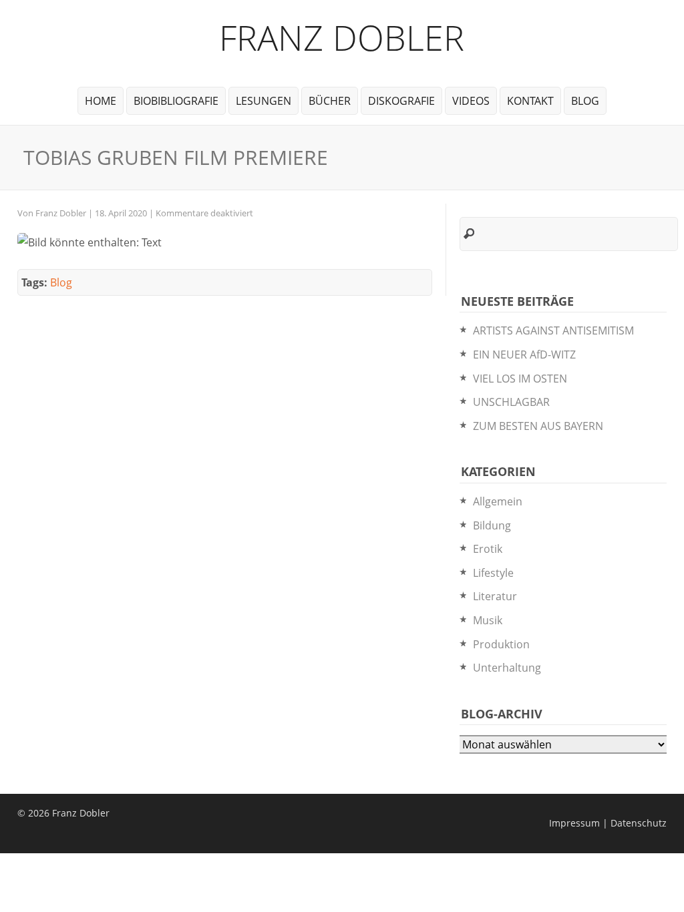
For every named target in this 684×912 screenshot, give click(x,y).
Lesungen (263, 100)
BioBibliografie (176, 100)
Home (100, 100)
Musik (487, 620)
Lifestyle (493, 572)
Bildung (492, 525)
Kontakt (530, 100)
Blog (585, 100)
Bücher (330, 100)
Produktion (501, 644)
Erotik (487, 548)
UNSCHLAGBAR (511, 402)
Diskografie (401, 100)
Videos (471, 100)
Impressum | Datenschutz (608, 823)
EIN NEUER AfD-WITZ (524, 354)
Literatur (495, 596)
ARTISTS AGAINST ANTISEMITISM (553, 330)
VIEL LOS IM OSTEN (520, 378)
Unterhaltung (507, 667)
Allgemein (497, 501)
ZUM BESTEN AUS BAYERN (538, 426)
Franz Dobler (341, 37)
